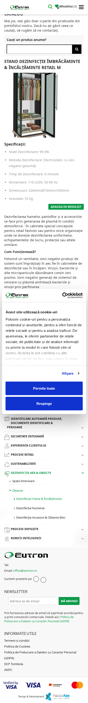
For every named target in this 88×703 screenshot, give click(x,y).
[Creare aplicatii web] (57, 696)
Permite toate (44, 388)
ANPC (8, 670)
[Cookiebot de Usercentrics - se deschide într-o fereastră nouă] (63, 296)
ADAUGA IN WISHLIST (66, 207)
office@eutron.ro (25, 570)
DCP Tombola (13, 664)
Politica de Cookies (17, 646)
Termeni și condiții (16, 640)
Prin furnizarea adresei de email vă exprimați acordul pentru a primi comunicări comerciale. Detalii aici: (43, 617)
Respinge (44, 404)
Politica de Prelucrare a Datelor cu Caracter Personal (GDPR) (39, 619)
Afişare (68, 373)
